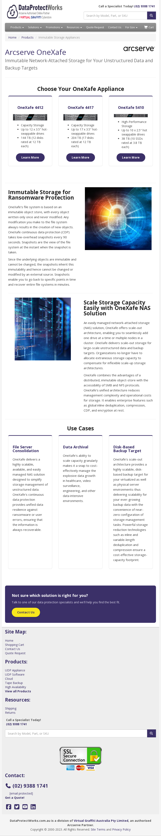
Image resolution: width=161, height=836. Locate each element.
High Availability (15, 687)
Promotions (53, 27)
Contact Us (114, 27)
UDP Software (15, 674)
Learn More (30, 157)
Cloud (9, 679)
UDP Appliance (15, 670)
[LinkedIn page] (33, 808)
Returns (10, 713)
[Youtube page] (25, 808)
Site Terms (98, 829)
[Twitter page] (17, 808)
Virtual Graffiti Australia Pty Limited (101, 821)
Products (16, 27)
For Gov (130, 27)
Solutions (34, 27)
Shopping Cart (14, 645)
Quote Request (95, 27)
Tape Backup (14, 683)
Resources (73, 27)
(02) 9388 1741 (144, 6)
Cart (151, 27)
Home (12, 37)
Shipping (10, 708)
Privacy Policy (121, 829)
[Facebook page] (8, 808)
